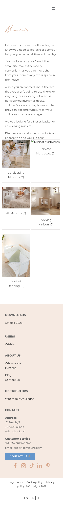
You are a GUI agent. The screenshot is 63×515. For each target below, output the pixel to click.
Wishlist (10, 344)
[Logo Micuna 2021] (20, 4)
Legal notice (16, 482)
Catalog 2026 (14, 322)
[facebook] (15, 465)
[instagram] (23, 465)
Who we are (13, 363)
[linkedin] (39, 465)
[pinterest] (47, 465)
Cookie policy (34, 482)
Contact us (12, 379)
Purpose (10, 367)
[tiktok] (31, 465)
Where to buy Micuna (19, 398)
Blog (8, 375)
